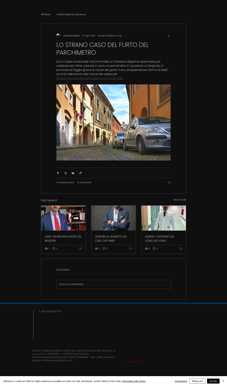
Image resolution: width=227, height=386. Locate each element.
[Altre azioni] (169, 36)
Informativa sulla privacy (134, 381)
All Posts (45, 14)
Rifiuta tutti (197, 381)
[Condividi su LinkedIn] (72, 172)
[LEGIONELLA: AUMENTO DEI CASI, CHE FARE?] (113, 218)
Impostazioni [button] (181, 381)
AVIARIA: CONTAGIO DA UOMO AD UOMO (159, 239)
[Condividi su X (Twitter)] (65, 172)
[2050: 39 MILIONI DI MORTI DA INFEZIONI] (63, 218)
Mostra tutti (180, 199)
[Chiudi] (223, 381)
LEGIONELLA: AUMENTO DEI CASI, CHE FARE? (110, 239)
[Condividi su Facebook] (57, 172)
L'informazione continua (71, 14)
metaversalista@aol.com (56, 360)
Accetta (213, 381)
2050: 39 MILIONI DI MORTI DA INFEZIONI (63, 239)
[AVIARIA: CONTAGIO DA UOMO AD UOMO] (163, 218)
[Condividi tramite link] (80, 172)
